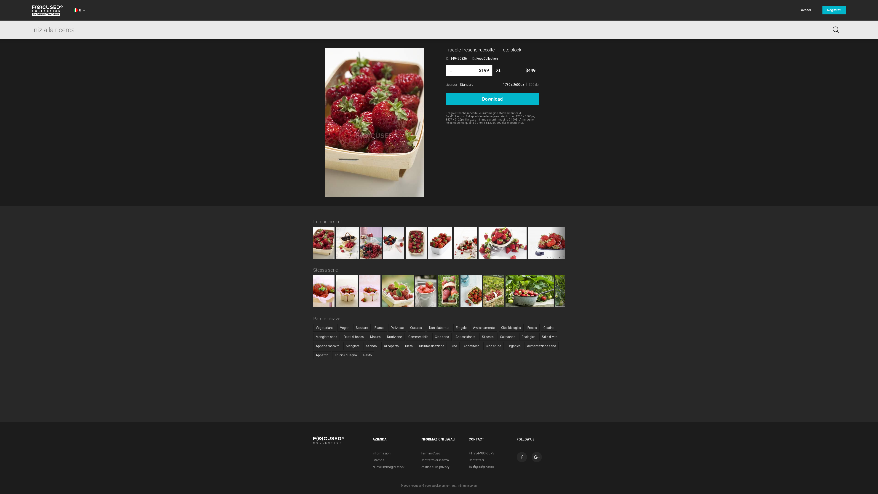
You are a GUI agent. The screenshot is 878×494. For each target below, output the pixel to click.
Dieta (409, 346)
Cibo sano (442, 337)
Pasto (367, 355)
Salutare (362, 328)
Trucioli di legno (346, 355)
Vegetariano (325, 328)
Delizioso (397, 328)
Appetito (322, 355)
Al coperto (391, 346)
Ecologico (528, 337)
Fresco (532, 328)
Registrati (834, 10)
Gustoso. (416, 328)
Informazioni (382, 453)
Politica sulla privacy (435, 467)
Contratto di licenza (435, 460)
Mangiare (353, 346)
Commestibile (418, 337)
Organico (514, 346)
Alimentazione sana (541, 346)
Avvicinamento (484, 328)
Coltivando (507, 337)
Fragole (461, 328)
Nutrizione (394, 337)
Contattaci (476, 460)
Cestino (548, 328)
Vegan (344, 328)
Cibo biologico (511, 328)
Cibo (454, 346)
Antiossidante (465, 337)
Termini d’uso (430, 453)
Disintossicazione (431, 346)
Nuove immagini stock (388, 467)
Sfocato (488, 337)
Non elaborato (439, 328)
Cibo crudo (493, 346)
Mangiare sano (326, 337)
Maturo (375, 337)
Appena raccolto (328, 346)
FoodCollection (487, 58)
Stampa (378, 460)
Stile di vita (549, 337)
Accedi (806, 10)
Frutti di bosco (354, 337)
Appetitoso (471, 346)
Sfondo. (371, 346)
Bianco (379, 328)
